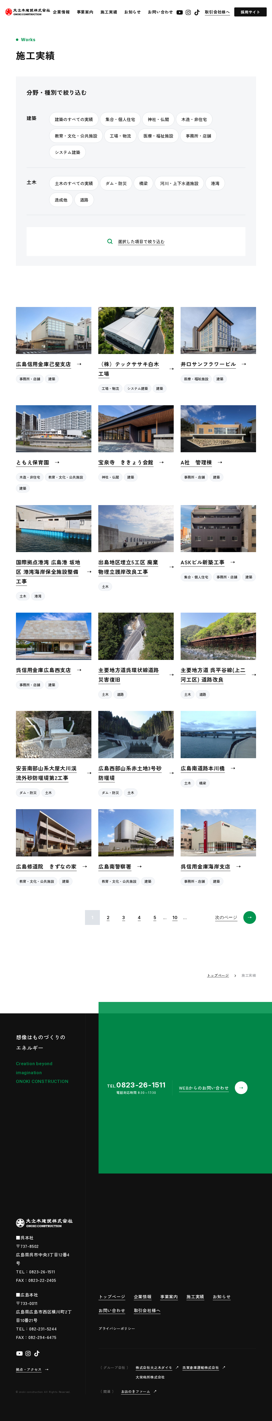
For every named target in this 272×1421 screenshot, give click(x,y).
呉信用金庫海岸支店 (205, 866)
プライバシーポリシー (117, 1328)
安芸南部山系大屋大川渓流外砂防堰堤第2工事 (46, 773)
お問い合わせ (160, 12)
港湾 (38, 596)
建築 (51, 378)
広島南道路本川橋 (203, 768)
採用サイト (250, 12)
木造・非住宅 (29, 477)
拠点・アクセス (29, 1369)
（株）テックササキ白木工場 (128, 368)
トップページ (218, 975)
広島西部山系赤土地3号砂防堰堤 (130, 773)
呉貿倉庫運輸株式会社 (200, 1367)
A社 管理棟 (196, 462)
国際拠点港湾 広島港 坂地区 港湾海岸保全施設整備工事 (48, 571)
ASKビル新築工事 (202, 562)
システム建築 (137, 388)
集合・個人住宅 (196, 576)
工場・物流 (110, 388)
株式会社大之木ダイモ (154, 1367)
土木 (22, 596)
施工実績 (108, 12)
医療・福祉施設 (196, 378)
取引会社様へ (217, 12)
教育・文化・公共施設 (65, 477)
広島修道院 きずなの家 (46, 866)
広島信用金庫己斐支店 (43, 364)
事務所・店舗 (29, 378)
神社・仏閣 (110, 477)
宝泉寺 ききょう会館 (126, 462)
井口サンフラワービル (208, 364)
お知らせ (132, 12)
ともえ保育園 (32, 462)
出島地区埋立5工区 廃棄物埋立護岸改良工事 (128, 566)
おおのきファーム (135, 1391)
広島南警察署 (114, 866)
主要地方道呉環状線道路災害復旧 (128, 674)
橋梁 (202, 783)
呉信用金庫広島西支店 (43, 670)
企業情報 (61, 12)
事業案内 (85, 12)
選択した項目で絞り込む (141, 241)
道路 (120, 694)
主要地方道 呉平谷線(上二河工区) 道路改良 (213, 674)
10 (175, 917)
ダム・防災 (28, 792)
